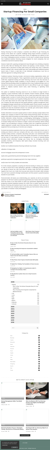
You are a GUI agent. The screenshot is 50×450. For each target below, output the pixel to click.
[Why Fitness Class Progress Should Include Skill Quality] (33, 225)
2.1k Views (19, 14)
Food (11, 350)
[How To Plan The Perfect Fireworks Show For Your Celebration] (17, 208)
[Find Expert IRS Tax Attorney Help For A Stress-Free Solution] (37, 417)
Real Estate (12, 361)
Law (11, 357)
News (11, 359)
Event (11, 344)
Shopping (12, 363)
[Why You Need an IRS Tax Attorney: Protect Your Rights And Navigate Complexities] (37, 390)
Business (12, 337)
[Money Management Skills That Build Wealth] (12, 390)
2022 (12, 313)
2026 (12, 282)
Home (11, 355)
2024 (12, 309)
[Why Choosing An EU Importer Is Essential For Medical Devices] (33, 208)
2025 (12, 306)
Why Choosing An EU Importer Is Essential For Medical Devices (32, 216)
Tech (11, 368)
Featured (12, 346)
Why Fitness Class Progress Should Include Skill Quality (25, 259)
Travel (11, 370)
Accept (14, 447)
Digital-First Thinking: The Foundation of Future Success (25, 264)
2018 (12, 322)
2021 (12, 315)
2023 (12, 311)
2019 (12, 320)
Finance (25, 9)
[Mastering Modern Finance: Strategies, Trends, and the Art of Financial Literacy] (12, 417)
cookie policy (5, 445)
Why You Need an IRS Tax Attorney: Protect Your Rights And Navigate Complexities (35, 402)
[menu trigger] (2, 4)
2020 (12, 318)
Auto (11, 335)
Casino (11, 340)
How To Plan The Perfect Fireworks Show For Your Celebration (16, 216)
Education (12, 342)
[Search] (48, 4)
